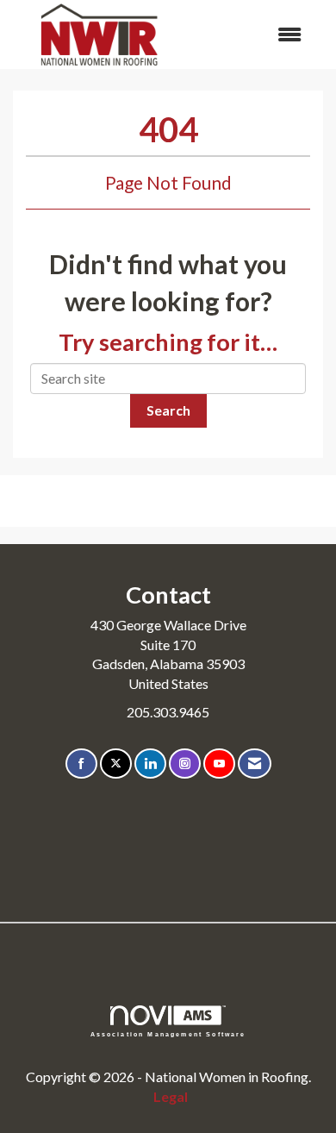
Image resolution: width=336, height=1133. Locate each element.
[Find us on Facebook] (81, 763)
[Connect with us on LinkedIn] (150, 763)
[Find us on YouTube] (219, 763)
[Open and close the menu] (252, 34)
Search (168, 410)
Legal (170, 1096)
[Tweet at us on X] (116, 763)
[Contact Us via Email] (254, 763)
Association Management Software (168, 1033)
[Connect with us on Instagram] (185, 763)
